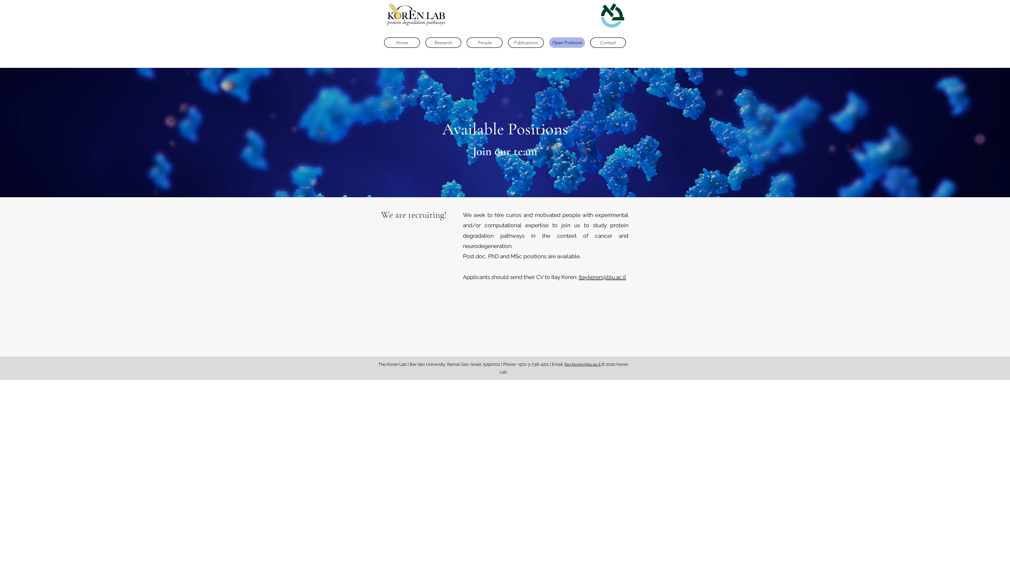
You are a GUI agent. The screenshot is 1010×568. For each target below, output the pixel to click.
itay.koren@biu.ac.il (602, 277)
